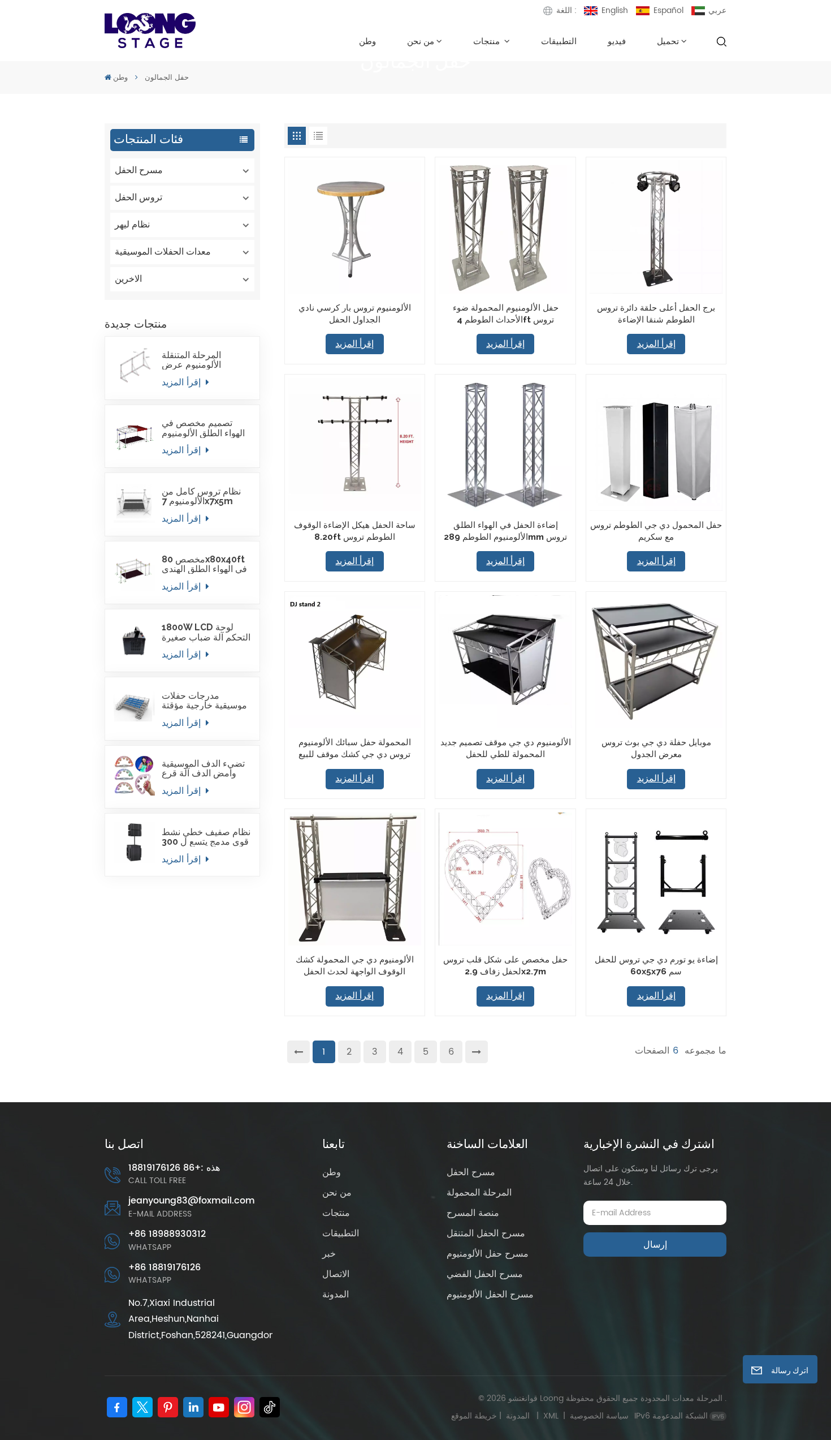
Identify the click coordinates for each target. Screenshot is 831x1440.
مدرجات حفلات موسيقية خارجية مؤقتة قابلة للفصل (204, 700)
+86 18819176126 (164, 1268)
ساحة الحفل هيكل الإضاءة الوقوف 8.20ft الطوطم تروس (355, 530)
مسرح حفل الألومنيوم (488, 1253)
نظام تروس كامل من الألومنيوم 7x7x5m (201, 496)
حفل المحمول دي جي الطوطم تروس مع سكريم (656, 530)
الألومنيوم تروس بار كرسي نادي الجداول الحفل (354, 313)
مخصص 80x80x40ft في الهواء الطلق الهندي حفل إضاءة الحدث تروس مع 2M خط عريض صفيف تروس (204, 564)
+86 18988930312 (167, 1234)
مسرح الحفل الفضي (485, 1274)
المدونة (335, 1294)
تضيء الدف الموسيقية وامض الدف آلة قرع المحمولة (203, 768)
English (614, 10)
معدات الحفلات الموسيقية (163, 251)
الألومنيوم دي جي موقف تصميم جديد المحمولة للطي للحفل (505, 748)
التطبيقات (559, 41)
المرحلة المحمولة (479, 1192)
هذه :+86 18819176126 (174, 1168)
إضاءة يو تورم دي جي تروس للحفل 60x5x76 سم (656, 965)
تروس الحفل (138, 197)
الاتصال (335, 1274)
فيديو (617, 41)
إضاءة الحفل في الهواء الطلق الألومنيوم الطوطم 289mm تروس (505, 530)
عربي (717, 10)
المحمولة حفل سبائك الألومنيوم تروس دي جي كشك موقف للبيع (354, 748)
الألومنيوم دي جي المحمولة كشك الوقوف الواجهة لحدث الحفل (355, 965)
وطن (367, 41)
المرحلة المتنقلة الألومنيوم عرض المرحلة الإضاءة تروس (203, 359)
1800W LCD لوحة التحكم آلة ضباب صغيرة (206, 632)
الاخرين (128, 278)
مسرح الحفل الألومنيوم (490, 1294)
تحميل (668, 41)
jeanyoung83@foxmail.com (191, 1201)
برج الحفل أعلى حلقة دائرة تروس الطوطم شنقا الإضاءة (656, 313)
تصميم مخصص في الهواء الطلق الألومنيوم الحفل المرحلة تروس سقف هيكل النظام (203, 427)
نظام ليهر (132, 224)
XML (551, 1415)
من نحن (420, 41)
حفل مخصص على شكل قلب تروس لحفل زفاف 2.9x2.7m (505, 965)
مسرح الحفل (139, 170)
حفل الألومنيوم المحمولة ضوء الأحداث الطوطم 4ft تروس (506, 313)
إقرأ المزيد (183, 382)
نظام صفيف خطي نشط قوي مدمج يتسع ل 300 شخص (206, 836)
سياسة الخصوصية (599, 1415)
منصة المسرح (473, 1213)
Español (668, 10)
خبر (329, 1253)
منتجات (487, 41)
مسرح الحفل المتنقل (486, 1233)
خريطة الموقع (492, 1415)
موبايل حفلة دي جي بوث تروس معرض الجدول (656, 748)
